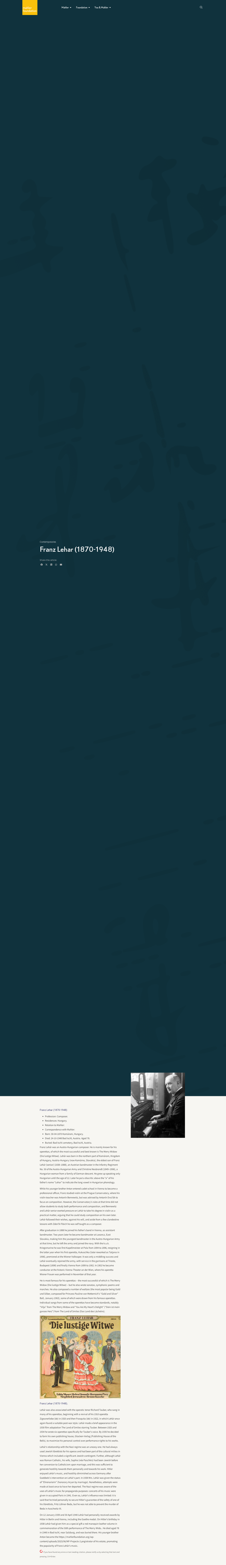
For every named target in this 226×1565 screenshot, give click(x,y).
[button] (41, 564)
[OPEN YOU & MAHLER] (110, 7)
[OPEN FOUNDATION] (89, 7)
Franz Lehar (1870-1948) (53, 1109)
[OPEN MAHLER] (70, 7)
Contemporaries (48, 541)
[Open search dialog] (201, 7)
